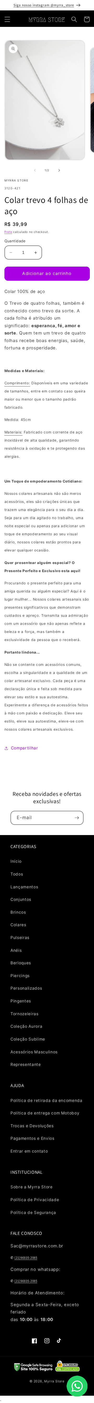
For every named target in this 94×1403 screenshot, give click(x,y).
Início (16, 861)
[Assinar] (76, 818)
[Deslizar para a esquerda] (35, 170)
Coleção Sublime (27, 1039)
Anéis (16, 950)
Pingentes (20, 1001)
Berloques (20, 962)
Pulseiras (20, 937)
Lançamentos (24, 886)
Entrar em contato (29, 1151)
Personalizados (26, 988)
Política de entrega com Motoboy (44, 1113)
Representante (25, 1064)
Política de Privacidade (34, 1199)
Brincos (18, 912)
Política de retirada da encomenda (46, 1100)
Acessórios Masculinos (34, 1051)
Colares (18, 924)
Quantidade (15, 241)
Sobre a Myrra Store (31, 1186)
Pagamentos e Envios (32, 1138)
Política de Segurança (33, 1212)
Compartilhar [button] (24, 747)
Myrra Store (54, 1381)
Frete (8, 232)
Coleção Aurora (26, 1026)
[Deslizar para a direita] (59, 170)
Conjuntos (20, 899)
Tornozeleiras (24, 1013)
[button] (7, 19)
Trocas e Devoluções (32, 1125)
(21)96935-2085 (25, 1257)
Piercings (20, 975)
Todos (16, 874)
